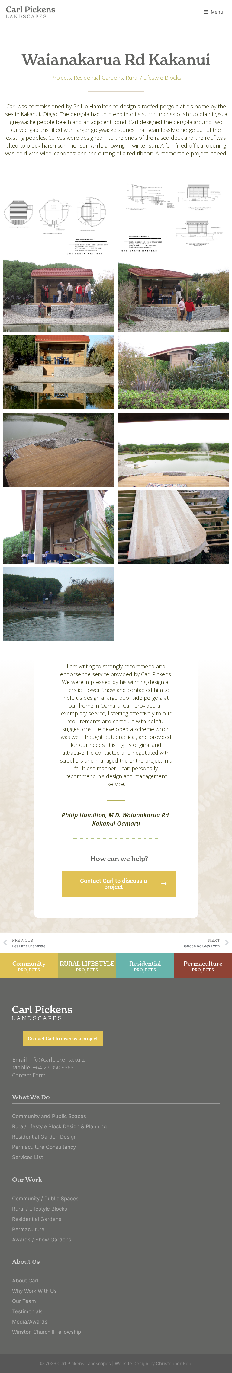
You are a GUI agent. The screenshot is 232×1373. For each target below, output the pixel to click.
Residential (145, 966)
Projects (61, 77)
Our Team (24, 1301)
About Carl (25, 1281)
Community (29, 966)
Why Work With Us (34, 1291)
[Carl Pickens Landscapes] (30, 12)
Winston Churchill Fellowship (46, 1332)
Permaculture (203, 966)
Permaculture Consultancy (44, 1147)
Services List (27, 1157)
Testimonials (27, 1311)
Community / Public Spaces (45, 1199)
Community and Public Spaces (49, 1116)
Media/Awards (29, 1322)
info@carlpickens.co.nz (57, 1059)
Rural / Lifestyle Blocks (153, 77)
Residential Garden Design (44, 1137)
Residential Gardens (98, 77)
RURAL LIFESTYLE (87, 966)
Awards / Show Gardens (41, 1240)
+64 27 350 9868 (53, 1067)
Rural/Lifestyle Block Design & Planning (59, 1126)
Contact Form (29, 1075)
